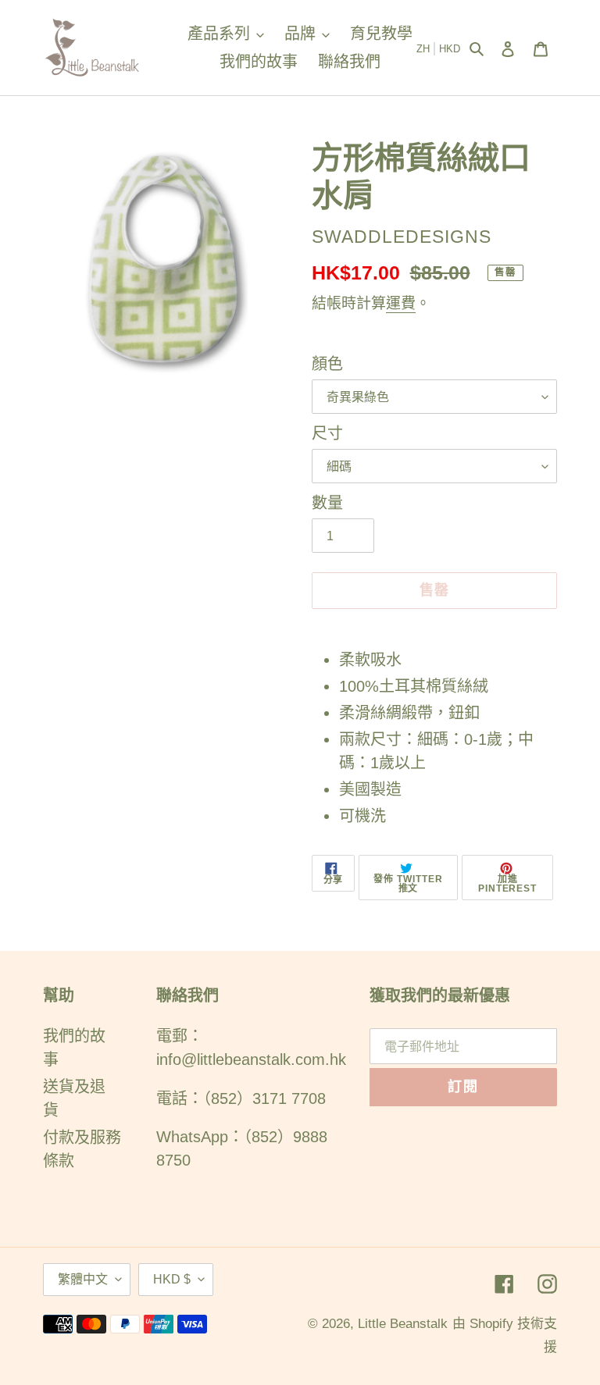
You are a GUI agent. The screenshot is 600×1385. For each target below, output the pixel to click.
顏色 (327, 363)
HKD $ (172, 1279)
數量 (327, 502)
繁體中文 (83, 1279)
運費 (401, 303)
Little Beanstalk (403, 1323)
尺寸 (327, 433)
